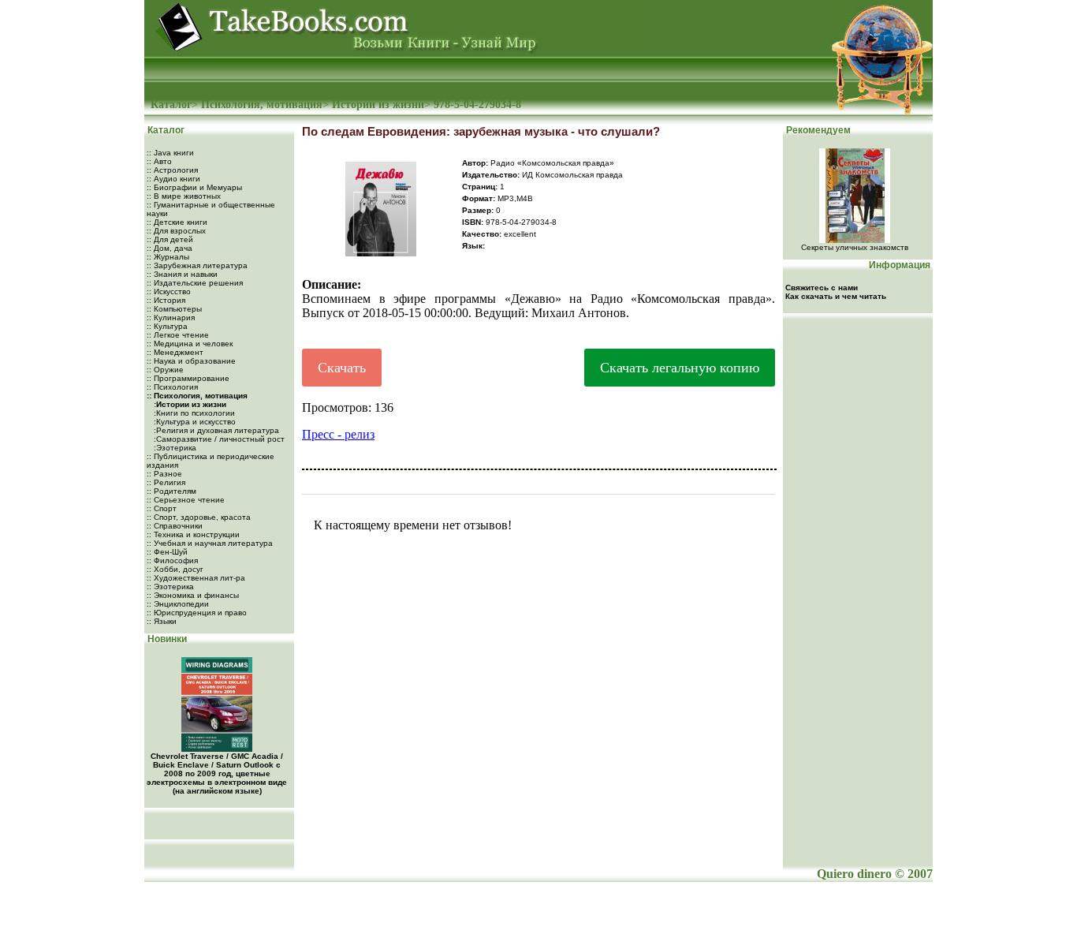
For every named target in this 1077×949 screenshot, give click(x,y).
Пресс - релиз (338, 434)
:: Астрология (172, 170)
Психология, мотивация (261, 104)
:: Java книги (170, 152)
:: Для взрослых (176, 230)
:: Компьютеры (174, 309)
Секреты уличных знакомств (854, 247)
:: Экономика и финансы (193, 595)
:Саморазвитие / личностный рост (218, 439)
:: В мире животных (184, 196)
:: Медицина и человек (190, 343)
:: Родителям (171, 491)
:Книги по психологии (193, 413)
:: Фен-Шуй (167, 551)
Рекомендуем (817, 130)
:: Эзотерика (170, 586)
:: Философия (172, 560)
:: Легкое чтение (178, 335)
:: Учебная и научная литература (210, 543)
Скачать (342, 367)
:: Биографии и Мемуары (194, 187)
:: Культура (167, 326)
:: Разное (164, 473)
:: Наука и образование (191, 361)
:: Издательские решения (195, 282)
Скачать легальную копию (679, 367)
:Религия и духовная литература (215, 430)
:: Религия (166, 482)
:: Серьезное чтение (186, 499)
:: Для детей (170, 239)
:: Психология (172, 387)
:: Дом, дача (169, 248)
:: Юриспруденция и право (197, 612)
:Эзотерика (173, 447)
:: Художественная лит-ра (196, 578)
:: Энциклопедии (178, 604)
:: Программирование (188, 378)
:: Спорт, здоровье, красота (199, 517)
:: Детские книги (177, 222)
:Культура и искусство (193, 421)
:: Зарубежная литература (197, 265)
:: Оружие (165, 369)
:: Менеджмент (175, 352)
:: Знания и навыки (182, 274)
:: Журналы (168, 256)
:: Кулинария (171, 317)
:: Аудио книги (173, 178)
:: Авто (159, 161)
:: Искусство (169, 291)
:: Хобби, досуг (175, 569)
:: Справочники (175, 525)
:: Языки (162, 621)
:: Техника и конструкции (193, 534)
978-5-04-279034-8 (477, 104)
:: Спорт (162, 508)
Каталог (171, 104)
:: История (166, 300)
